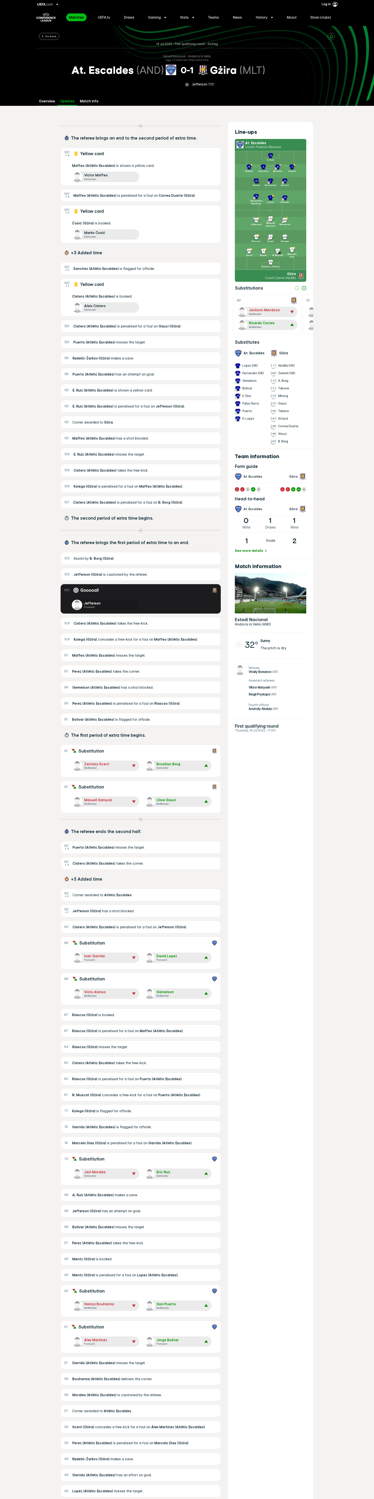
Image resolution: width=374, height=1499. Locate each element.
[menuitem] (78, 17)
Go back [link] (50, 36)
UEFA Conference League (46, 17)
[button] (157, 17)
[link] (76, 17)
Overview (47, 101)
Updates (67, 101)
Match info (89, 101)
